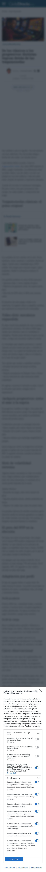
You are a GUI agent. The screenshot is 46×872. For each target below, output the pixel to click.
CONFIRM (14, 859)
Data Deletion (10, 867)
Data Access (23, 867)
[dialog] (23, 779)
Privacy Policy (36, 867)
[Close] (41, 691)
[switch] (37, 739)
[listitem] (23, 733)
